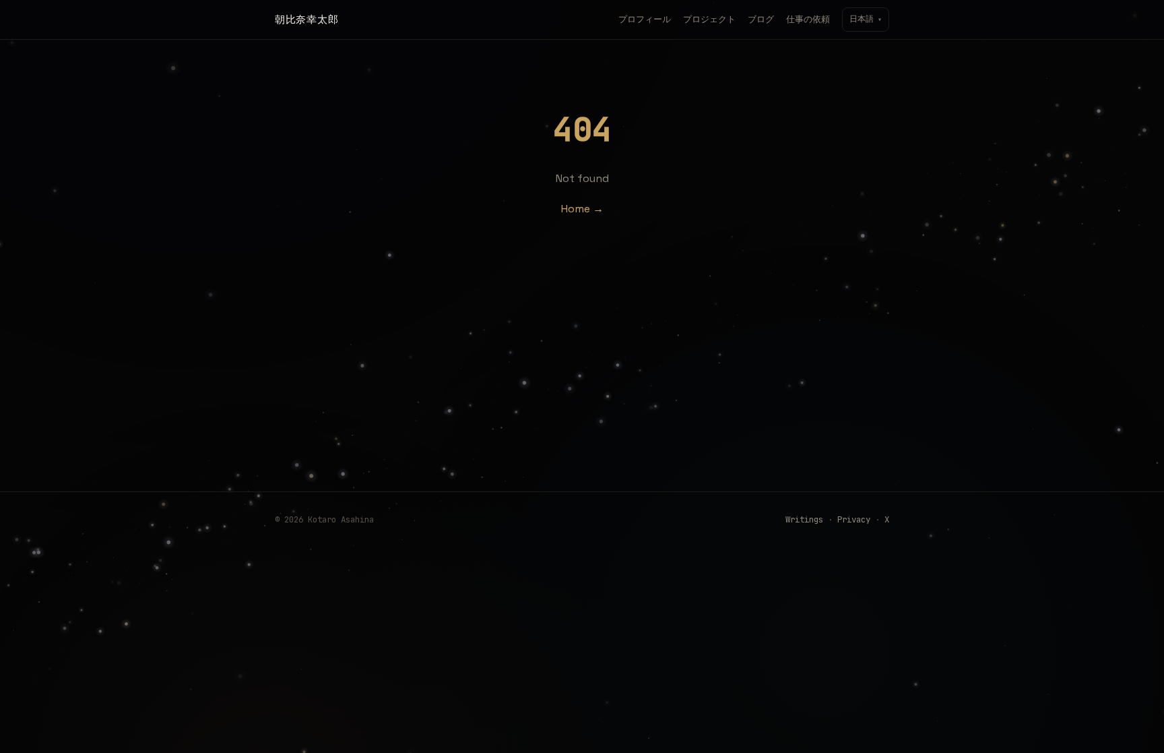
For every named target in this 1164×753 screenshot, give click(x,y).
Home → (582, 209)
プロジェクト (709, 19)
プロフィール (644, 19)
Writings (804, 519)
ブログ (761, 19)
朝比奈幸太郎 (306, 19)
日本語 (865, 18)
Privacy (853, 519)
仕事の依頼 (808, 19)
